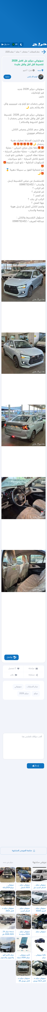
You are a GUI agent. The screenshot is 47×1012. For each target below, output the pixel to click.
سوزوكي (25, 52)
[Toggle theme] (21, 44)
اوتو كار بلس (32, 77)
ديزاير (17, 52)
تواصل (9, 657)
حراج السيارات (35, 52)
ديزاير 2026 (9, 52)
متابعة (7, 77)
